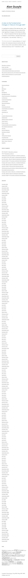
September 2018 (5, 319)
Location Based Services (7, 116)
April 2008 (4, 526)
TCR (13, 559)
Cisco (25, 550)
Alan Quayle (9, 573)
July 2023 (4, 218)
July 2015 (4, 370)
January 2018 (4, 328)
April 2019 (4, 310)
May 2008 (4, 525)
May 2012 (4, 438)
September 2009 (5, 496)
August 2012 (4, 433)
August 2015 (4, 368)
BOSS (3, 90)
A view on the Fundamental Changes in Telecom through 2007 (13, 24)
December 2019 (5, 296)
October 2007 (5, 537)
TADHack (6, 557)
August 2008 (4, 519)
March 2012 (4, 442)
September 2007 (5, 539)
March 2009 (4, 507)
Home (3, 1)
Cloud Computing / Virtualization (9, 96)
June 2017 (4, 337)
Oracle (9, 555)
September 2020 (5, 280)
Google (18, 552)
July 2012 (4, 434)
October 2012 (5, 429)
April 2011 (4, 462)
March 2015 (4, 377)
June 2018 (4, 323)
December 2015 (5, 361)
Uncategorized (5, 137)
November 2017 (5, 330)
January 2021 (4, 272)
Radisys (13, 555)
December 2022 (5, 231)
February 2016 (5, 357)
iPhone (3, 44)
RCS (16, 555)
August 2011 (4, 454)
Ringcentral (20, 555)
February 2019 (5, 314)
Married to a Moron (6, 65)
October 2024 (5, 191)
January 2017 (4, 346)
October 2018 (5, 317)
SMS (10, 556)
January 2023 (4, 229)
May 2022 (4, 243)
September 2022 (5, 236)
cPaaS (4, 552)
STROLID (13, 556)
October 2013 (5, 407)
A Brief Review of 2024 (6, 69)
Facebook (14, 552)
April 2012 (4, 440)
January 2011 (4, 467)
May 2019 (4, 308)
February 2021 (5, 271)
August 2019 (4, 303)
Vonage (14, 563)
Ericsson (9, 552)
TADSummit (7, 559)
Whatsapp (4, 564)
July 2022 (4, 240)
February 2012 (5, 443)
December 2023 (5, 209)
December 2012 (5, 425)
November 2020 (5, 276)
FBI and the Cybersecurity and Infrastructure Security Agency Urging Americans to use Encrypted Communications (13, 74)
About (10, 1)
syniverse (18, 556)
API (2, 87)
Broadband (4, 92)
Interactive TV (5, 112)
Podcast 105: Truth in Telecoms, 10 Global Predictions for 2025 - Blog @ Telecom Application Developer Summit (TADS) (13, 164)
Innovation (4, 110)
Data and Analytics (6, 103)
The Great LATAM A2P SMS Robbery (18, 161)
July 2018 (4, 321)
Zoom (8, 564)
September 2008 (5, 517)
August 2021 (4, 260)
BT (24, 43)
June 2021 (4, 263)
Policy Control (5, 123)
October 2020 (5, 278)
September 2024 (5, 193)
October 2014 (5, 386)
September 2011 (5, 453)
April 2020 (4, 289)
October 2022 (5, 234)
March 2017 (4, 343)
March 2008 (4, 528)
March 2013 (4, 420)
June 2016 (4, 350)
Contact (19, 1)
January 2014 (4, 402)
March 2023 (4, 225)
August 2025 (4, 186)
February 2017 (5, 344)
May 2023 (4, 222)
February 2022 (5, 249)
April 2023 (4, 224)
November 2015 (5, 362)
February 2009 (5, 508)
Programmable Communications (9, 125)
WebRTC (4, 143)
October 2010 (5, 472)
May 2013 (4, 416)
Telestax (22, 560)
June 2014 (4, 393)
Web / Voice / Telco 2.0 (7, 141)
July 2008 (4, 521)
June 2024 (4, 198)
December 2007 (5, 534)
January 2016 (4, 359)
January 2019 (4, 316)
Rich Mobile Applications (7, 126)
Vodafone (10, 563)
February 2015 (5, 379)
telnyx (3, 561)
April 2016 (4, 353)
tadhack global (13, 558)
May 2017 (4, 339)
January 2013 (4, 424)
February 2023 (5, 227)
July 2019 (4, 305)
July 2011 (4, 456)
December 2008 (5, 512)
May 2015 (4, 373)
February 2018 (5, 326)
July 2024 (4, 197)
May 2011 (4, 460)
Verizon (5, 563)
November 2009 (5, 492)
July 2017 (4, 335)
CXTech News (5, 101)
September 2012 (5, 431)
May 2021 (4, 265)
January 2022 (4, 251)
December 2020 (5, 274)
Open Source (5, 121)
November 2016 (5, 348)
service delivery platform (16, 44)
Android (3, 43)
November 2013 (5, 406)
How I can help (5, 67)
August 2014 (4, 389)
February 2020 (5, 292)
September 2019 (5, 301)
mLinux (7, 44)
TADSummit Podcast (6, 135)
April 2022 (4, 245)
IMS (14, 553)
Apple (12, 550)
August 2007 (4, 541)
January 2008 (4, 532)
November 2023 (5, 211)
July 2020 (4, 283)
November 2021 (5, 254)
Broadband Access (6, 94)
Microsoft (5, 555)
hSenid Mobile (5, 553)
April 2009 (4, 505)
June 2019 (4, 307)
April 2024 (4, 202)
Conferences (4, 98)
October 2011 (5, 451)
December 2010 (5, 469)
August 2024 (4, 195)
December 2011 (5, 447)
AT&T (16, 550)
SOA (13, 46)
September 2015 (5, 366)
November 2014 (5, 384)
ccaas (22, 550)
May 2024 (4, 200)
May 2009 (4, 503)
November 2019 (5, 298)
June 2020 (4, 285)
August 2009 (4, 498)
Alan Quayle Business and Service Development (14, 7)
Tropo (6, 562)
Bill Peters (4, 89)
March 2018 (4, 325)
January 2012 (4, 445)
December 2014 (5, 382)
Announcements (5, 85)
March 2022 (4, 247)
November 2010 (5, 471)
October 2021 (5, 256)
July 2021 (4, 261)
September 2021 (5, 258)
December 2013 (5, 404)
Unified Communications (7, 139)
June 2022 (4, 242)
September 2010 (5, 474)
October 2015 (5, 364)
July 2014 (4, 391)
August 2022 (4, 238)
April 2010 (4, 483)
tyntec (15, 561)
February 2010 (5, 487)
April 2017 (4, 341)
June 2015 (4, 371)
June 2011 (4, 458)
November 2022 (5, 233)
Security (3, 128)
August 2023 (4, 216)
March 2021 (4, 269)
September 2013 (5, 409)
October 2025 (5, 184)
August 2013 (4, 411)
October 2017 (5, 332)
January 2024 (4, 207)
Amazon (4, 550)
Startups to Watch (6, 132)
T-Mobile (22, 556)
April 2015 (4, 375)
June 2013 (4, 415)
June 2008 (4, 523)
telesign (17, 559)
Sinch (7, 556)
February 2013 (5, 422)
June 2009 (4, 501)
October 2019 (5, 299)
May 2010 (4, 481)
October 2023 (5, 213)
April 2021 (4, 267)
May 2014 (4, 395)
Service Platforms (16, 41)
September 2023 (5, 215)
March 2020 (4, 290)
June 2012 (4, 436)
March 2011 (4, 463)
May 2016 (4, 352)
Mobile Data (4, 117)
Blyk (23, 43)
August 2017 (4, 334)
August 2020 (4, 281)
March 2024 (4, 204)
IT (2, 114)
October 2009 (5, 494)
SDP (10, 44)
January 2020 (4, 294)
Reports (14, 1)
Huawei (11, 553)
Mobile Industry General (7, 119)
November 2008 (5, 514)
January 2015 (4, 380)
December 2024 (5, 188)
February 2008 (5, 530)
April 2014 (4, 397)
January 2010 (4, 489)
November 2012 (5, 427)
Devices (3, 105)
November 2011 (5, 449)
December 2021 (5, 252)
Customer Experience (6, 99)
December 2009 (5, 490)
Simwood (4, 556)
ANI (6, 43)
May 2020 (4, 287)
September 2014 (5, 388)
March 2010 (4, 485)
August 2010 (4, 476)
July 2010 (4, 478)
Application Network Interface (14, 43)
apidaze (9, 550)
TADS (3, 134)
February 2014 (5, 400)
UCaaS (19, 562)
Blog (6, 1)
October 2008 (5, 516)
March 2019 (4, 312)
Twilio (11, 561)
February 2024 (5, 206)
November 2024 (5, 189)
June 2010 (4, 480)
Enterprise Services (6, 107)
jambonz (17, 553)
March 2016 (4, 355)
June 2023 (4, 220)
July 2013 (4, 413)
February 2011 (5, 465)
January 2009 (4, 510)
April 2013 (4, 418)
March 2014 (4, 398)
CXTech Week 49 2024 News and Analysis (11, 70)
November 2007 (5, 535)
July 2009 (4, 499)
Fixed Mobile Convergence (8, 108)
